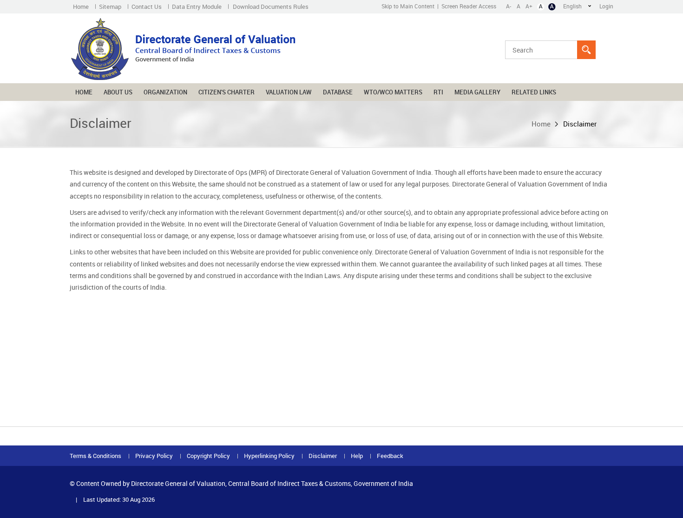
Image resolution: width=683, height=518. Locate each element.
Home (81, 6)
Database (338, 92)
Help (357, 456)
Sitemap (110, 6)
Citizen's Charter (226, 92)
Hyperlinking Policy (269, 456)
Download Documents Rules (271, 6)
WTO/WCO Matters (393, 92)
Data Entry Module (197, 6)
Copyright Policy (208, 456)
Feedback (390, 456)
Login (606, 6)
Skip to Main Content (407, 6)
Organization (165, 92)
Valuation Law (289, 92)
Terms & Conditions (95, 456)
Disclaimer (323, 456)
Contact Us (146, 6)
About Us (118, 92)
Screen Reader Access (468, 6)
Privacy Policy (154, 456)
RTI (438, 92)
